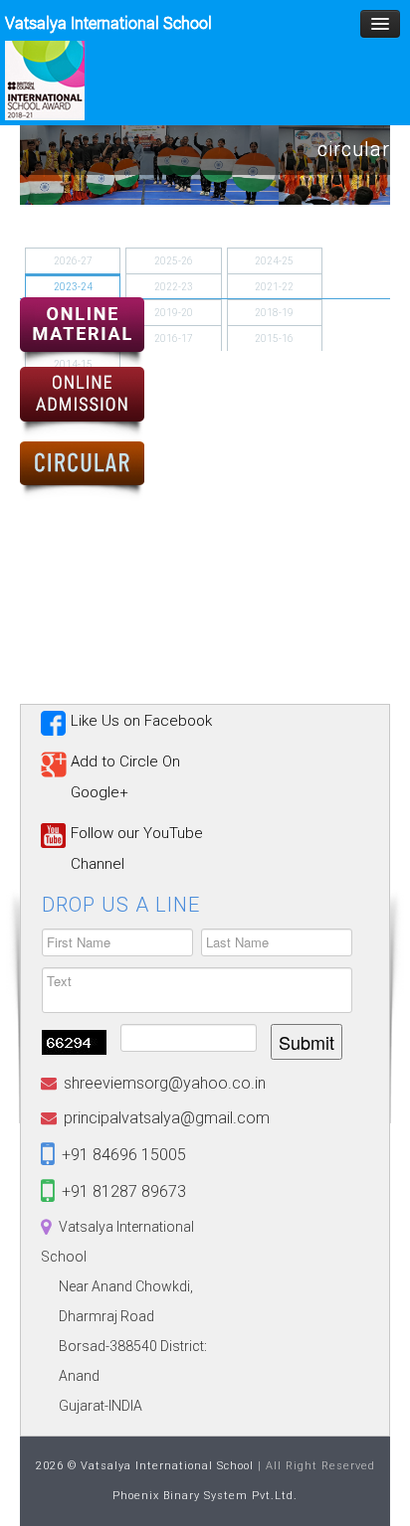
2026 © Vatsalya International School (145, 1465)
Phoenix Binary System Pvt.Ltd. (205, 1495)
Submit (306, 1042)
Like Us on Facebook (141, 721)
